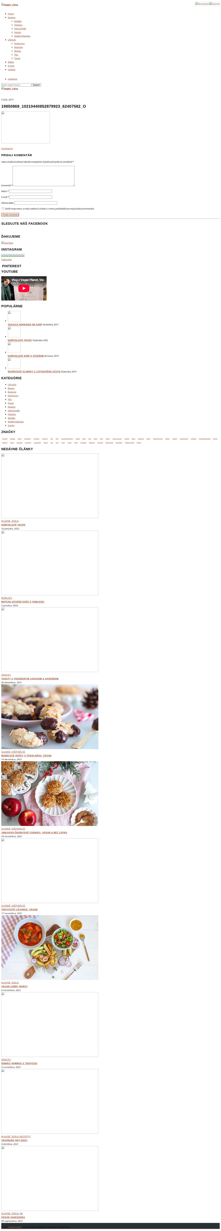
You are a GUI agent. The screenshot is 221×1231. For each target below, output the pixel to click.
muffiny (167, 438)
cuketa (78, 438)
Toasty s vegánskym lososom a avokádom (30, 679)
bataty (20, 438)
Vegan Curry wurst (14, 986)
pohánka (193, 438)
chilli (57, 438)
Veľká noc (92, 442)
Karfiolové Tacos (20, 340)
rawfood (4, 442)
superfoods (37, 442)
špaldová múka (129, 442)
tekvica (46, 442)
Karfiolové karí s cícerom (26, 356)
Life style (12, 384)
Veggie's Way (15, 1227)
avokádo (12, 438)
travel (63, 442)
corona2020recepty (67, 438)
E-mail (5, 197)
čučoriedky (119, 442)
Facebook (12, 79)
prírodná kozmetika (204, 438)
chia (51, 438)
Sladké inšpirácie (22, 36)
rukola (12, 442)
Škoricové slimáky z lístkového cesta (34, 371)
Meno (5, 191)
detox (95, 438)
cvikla (84, 438)
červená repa (109, 442)
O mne (11, 65)
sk (21, 1213)
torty (57, 442)
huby (101, 438)
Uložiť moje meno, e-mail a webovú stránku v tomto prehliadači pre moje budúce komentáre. (49, 208)
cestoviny (45, 438)
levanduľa (141, 438)
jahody (108, 438)
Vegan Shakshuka (13, 1217)
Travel (17, 58)
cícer (89, 438)
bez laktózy (27, 438)
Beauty (17, 50)
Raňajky (18, 21)
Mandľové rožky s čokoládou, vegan (26, 756)
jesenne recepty (117, 438)
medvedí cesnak (157, 438)
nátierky (174, 438)
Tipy (16, 54)
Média (11, 62)
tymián (69, 442)
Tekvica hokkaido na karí (25, 324)
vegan (76, 442)
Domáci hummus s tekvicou (19, 1063)
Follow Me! (6, 259)
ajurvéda (4, 438)
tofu (51, 442)
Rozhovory (19, 43)
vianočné (100, 442)
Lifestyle (12, 39)
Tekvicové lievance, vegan (19, 909)
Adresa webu (7, 202)
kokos (133, 438)
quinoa (215, 438)
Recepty (12, 17)
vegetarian (83, 442)
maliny (148, 438)
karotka (127, 438)
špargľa (139, 442)
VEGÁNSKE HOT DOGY (14, 1140)
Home (11, 13)
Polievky (18, 24)
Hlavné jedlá (20, 28)
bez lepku (36, 438)
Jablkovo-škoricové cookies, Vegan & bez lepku (34, 832)
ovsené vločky (184, 438)
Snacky (17, 32)
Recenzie (18, 47)
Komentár (7, 185)
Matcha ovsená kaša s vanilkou (22, 602)
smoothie (19, 442)
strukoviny (28, 442)
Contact (11, 69)
